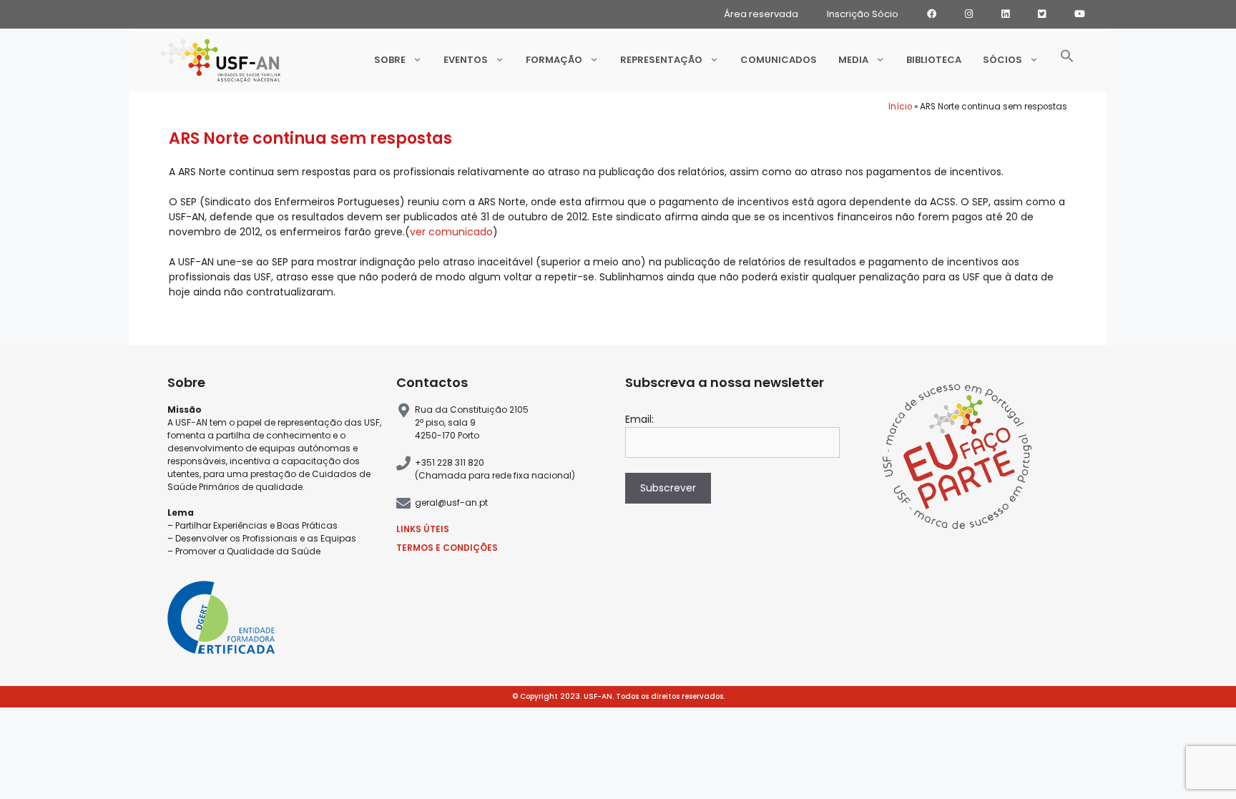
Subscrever (668, 488)
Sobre (390, 60)
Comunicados (778, 60)
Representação (661, 60)
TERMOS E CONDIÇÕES (447, 547)
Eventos (465, 60)
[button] (1067, 60)
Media (853, 60)
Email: (639, 419)
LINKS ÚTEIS (422, 529)
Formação (554, 60)
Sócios (1002, 60)
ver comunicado (451, 232)
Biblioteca (933, 60)
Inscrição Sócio (862, 14)
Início (900, 106)
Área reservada (761, 14)
